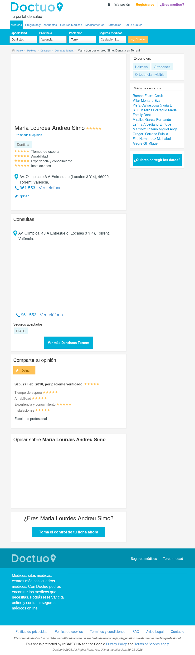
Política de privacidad (31, 631)
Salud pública (133, 25)
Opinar (24, 196)
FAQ (135, 631)
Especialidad (18, 32)
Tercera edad (173, 558)
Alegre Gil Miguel (145, 143)
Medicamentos (94, 25)
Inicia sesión (121, 4)
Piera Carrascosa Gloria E (152, 105)
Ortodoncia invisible (150, 74)
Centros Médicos (71, 25)
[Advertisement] (49, 87)
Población (75, 32)
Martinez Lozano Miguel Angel (155, 129)
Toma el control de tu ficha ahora (68, 532)
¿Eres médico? (172, 4)
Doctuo (38, 7)
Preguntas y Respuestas (41, 25)
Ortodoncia (162, 66)
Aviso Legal (155, 631)
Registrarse (145, 4)
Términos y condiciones (107, 631)
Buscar (141, 39)
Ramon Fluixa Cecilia (149, 95)
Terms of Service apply (151, 643)
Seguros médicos (110, 32)
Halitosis (141, 66)
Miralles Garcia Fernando (152, 119)
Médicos (16, 25)
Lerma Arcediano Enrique (152, 124)
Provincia (45, 32)
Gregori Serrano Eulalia (150, 133)
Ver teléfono (50, 187)
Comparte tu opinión (29, 135)
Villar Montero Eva (146, 100)
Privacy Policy (116, 643)
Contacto (177, 631)
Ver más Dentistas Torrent (68, 342)
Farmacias (114, 25)
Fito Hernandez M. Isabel (152, 138)
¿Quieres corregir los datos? (157, 159)
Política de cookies (69, 631)
